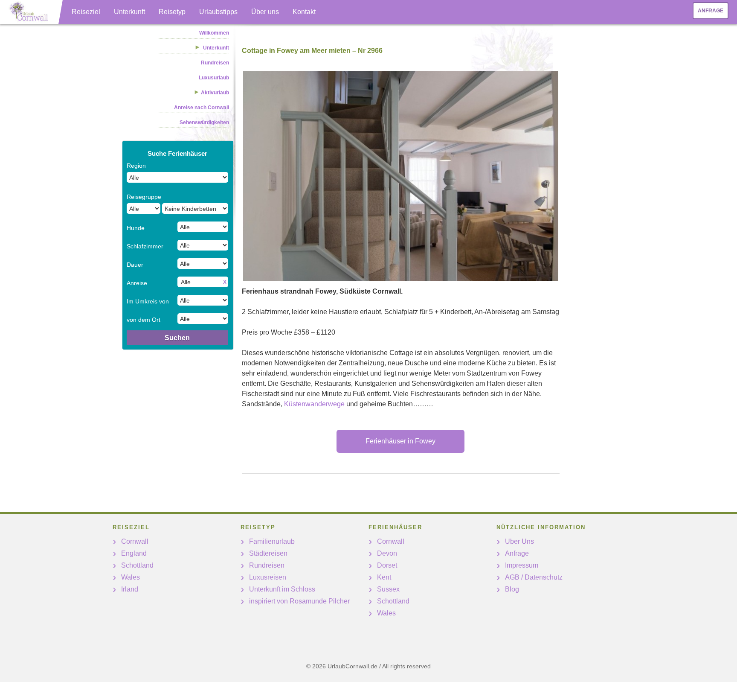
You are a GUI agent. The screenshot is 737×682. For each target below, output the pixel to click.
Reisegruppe (144, 196)
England (134, 553)
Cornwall (134, 541)
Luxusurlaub (214, 78)
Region (136, 165)
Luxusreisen (267, 577)
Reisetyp (172, 11)
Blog (512, 589)
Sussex (388, 589)
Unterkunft (129, 11)
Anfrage (710, 11)
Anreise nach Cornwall (201, 108)
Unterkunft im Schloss (282, 589)
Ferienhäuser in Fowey (400, 441)
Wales (130, 577)
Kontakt (304, 11)
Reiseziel (86, 11)
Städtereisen (268, 553)
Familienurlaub (272, 541)
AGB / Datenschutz (534, 577)
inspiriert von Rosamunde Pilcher (299, 601)
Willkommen (214, 33)
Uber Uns (519, 541)
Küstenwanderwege (314, 404)
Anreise (137, 283)
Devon (387, 553)
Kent (384, 577)
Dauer (135, 264)
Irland (129, 589)
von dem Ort (143, 319)
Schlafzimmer (145, 246)
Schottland (137, 565)
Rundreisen (215, 63)
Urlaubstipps (218, 11)
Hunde (136, 227)
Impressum (521, 565)
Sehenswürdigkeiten (204, 122)
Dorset (387, 565)
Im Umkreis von (148, 301)
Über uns (265, 11)
